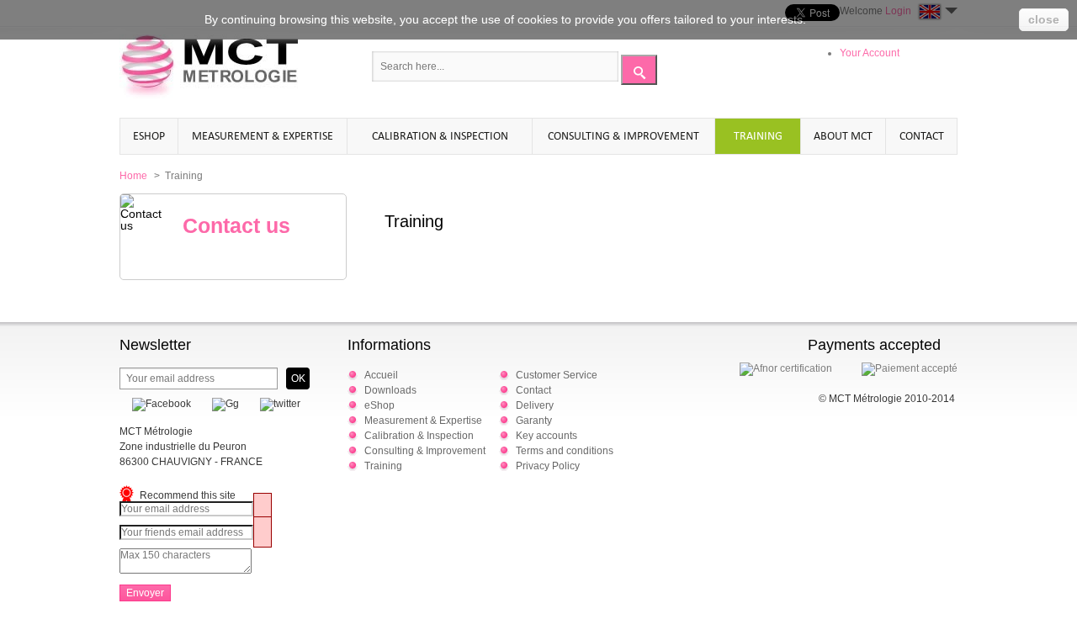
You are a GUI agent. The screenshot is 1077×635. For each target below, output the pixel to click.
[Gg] (219, 404)
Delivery (535, 405)
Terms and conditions (564, 451)
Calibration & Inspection (440, 136)
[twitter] (273, 404)
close (1043, 19)
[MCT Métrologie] (208, 68)
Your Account (869, 53)
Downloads (390, 390)
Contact (921, 136)
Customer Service (556, 375)
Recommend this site (188, 495)
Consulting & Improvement (623, 136)
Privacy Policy (548, 466)
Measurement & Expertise (262, 136)
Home (133, 176)
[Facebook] (155, 404)
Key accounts (546, 436)
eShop (149, 136)
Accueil (381, 375)
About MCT (843, 136)
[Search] (639, 70)
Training (758, 136)
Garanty (534, 420)
